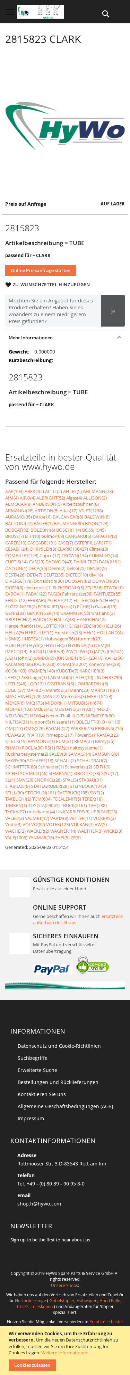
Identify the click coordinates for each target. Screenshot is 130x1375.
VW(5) (101, 824)
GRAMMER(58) (75, 613)
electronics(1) (38, 587)
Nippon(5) (40, 722)
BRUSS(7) (14, 536)
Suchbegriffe (32, 1058)
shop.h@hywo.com (39, 1203)
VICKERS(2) (104, 818)
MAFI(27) (35, 690)
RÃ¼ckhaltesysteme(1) (79, 748)
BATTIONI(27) (19, 523)
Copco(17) (50, 555)
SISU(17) (109, 773)
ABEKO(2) (34, 491)
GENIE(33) (15, 613)
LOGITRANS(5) (59, 683)
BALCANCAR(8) (68, 517)
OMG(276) (34, 728)
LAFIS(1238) (17, 677)
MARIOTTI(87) (104, 690)
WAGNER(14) (63, 831)
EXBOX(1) (15, 594)
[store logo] (40, 12)
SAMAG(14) (79, 754)
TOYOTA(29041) (44, 805)
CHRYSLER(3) (42, 549)
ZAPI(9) (62, 837)
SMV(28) (24, 780)
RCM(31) (64, 741)
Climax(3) (98, 549)
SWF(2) (97, 793)
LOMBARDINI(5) (91, 683)
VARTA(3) (59, 818)
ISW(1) (72, 651)
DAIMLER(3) (85, 562)
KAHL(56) (114, 658)
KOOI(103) (15, 671)
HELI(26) (112, 626)
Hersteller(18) (68, 632)
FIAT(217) (63, 600)
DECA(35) (37, 568)
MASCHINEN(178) (23, 696)
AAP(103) (14, 491)
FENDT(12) (16, 600)
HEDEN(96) (91, 626)
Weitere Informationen (64, 1352)
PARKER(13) (82, 728)
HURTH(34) (16, 645)
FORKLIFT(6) (50, 606)
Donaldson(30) (49, 581)
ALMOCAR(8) (18, 504)
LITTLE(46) (15, 683)
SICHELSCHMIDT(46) (26, 773)
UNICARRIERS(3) (72, 811)
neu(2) (103, 709)
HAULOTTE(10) (49, 626)
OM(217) (14, 728)
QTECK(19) (16, 741)
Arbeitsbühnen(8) (81, 504)
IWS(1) (86, 651)
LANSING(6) (60, 677)
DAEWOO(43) (58, 562)
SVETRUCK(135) (73, 793)
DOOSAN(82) (78, 581)
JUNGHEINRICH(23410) (80, 658)
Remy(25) (104, 741)
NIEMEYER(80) (100, 716)
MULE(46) (43, 709)
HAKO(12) (43, 619)
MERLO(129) (99, 696)
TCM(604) (42, 799)
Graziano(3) (103, 613)
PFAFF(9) (35, 735)
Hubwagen (87, 1300)
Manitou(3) (57, 690)
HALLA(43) (64, 619)
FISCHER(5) (107, 600)
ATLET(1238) (90, 510)
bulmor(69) (52, 536)
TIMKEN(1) (16, 805)
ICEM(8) (102, 645)
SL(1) (10, 780)
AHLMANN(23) (98, 491)
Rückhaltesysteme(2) (26, 754)
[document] (66, 1350)
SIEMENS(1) (60, 773)
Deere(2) (57, 568)
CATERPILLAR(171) (93, 543)
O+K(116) (111, 722)
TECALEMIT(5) (67, 799)
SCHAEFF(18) (40, 760)
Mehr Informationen (31, 338)
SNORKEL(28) (48, 780)
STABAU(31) (91, 780)
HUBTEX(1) (32, 639)
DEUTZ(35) (53, 575)
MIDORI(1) (56, 703)
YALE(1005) (16, 837)
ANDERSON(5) (47, 504)
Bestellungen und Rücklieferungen (58, 1082)
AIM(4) (12, 498)
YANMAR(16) (41, 837)
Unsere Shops (64, 1285)
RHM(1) (13, 748)
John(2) (25, 658)
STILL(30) (14, 793)
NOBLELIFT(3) (86, 722)
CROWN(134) (74, 555)
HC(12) (72, 626)
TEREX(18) (92, 799)
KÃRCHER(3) (91, 671)
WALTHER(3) (90, 831)
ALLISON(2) (95, 498)
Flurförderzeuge (30, 1300)
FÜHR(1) (85, 606)
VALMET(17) (37, 818)
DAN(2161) (110, 562)
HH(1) (89, 632)
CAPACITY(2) (104, 536)
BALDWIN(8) (97, 517)
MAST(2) (51, 696)
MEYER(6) (15, 703)
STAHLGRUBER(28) (50, 786)
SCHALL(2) (65, 760)
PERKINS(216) (109, 728)
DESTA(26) (15, 575)
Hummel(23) (89, 639)
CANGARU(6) (78, 536)
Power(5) (84, 735)
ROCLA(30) (33, 748)
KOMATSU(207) (72, 664)
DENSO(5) (97, 568)
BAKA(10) (42, 517)
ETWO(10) (114, 587)
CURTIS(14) (16, 562)
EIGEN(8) (14, 587)
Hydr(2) (37, 645)
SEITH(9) (102, 767)
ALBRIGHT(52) (50, 498)
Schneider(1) (51, 767)
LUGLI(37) (15, 690)
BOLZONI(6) (43, 530)
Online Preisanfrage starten (40, 270)
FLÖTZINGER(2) (21, 606)
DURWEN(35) (105, 581)
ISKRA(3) (55, 651)
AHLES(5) (72, 491)
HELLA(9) (14, 632)
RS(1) (50, 748)
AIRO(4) (27, 498)
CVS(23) (36, 562)
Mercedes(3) (73, 696)
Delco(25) (76, 568)
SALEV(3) (58, 754)
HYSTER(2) (56, 645)
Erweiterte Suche (37, 1070)
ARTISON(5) (47, 510)
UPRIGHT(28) (103, 811)
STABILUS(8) (17, 786)
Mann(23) (79, 690)
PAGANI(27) (57, 728)
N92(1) (88, 709)
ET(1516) (94, 587)
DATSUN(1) (16, 568)
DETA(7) (34, 575)
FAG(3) (54, 594)
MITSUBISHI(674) (85, 703)
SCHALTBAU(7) (92, 760)
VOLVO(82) (34, 824)
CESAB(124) (16, 549)
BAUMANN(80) (69, 523)
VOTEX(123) (58, 824)
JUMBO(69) (45, 658)
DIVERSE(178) (19, 581)
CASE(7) (65, 543)
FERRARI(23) (40, 600)
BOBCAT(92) (17, 530)
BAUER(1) (43, 523)
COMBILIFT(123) (21, 555)
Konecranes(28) (104, 664)
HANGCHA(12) (91, 619)
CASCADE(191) (42, 543)
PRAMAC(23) (107, 735)
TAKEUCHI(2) (18, 799)
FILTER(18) (84, 600)
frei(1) (70, 606)
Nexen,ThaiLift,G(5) (65, 716)
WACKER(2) (38, 831)
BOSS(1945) (94, 530)
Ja (113, 311)
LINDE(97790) (108, 677)
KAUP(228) (44, 664)
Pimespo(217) (59, 735)
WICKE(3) (113, 831)
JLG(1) (11, 658)
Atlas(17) (68, 510)
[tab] (65, 337)
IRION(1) (37, 651)
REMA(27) (84, 741)
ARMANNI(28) (19, 510)
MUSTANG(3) (67, 709)
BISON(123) (97, 523)
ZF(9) (76, 837)
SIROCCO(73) (86, 773)
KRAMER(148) (41, 671)
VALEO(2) (14, 818)
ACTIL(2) (53, 491)
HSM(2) (12, 639)
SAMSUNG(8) (105, 754)
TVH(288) (97, 805)
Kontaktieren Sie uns (42, 1094)
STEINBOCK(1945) (88, 786)
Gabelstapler (62, 1300)
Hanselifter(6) (19, 626)
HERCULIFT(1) (39, 632)
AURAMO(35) (18, 517)
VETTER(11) (80, 818)
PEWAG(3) (15, 735)
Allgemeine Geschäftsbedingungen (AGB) (65, 1106)
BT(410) (32, 536)
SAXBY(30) (15, 760)
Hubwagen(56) (60, 639)
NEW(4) (37, 716)
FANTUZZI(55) (108, 594)
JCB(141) (115, 651)
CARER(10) (15, 543)
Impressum (31, 1118)
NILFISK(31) (17, 722)
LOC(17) (35, 683)
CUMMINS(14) (103, 555)
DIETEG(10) (77, 575)
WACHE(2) (15, 831)
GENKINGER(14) (43, 613)
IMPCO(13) (16, 651)
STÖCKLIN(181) (40, 793)
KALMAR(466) (19, 664)
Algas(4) (74, 498)
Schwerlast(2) (78, 767)
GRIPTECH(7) (18, 619)
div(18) (96, 575)
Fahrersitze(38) (77, 594)
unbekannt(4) (41, 811)
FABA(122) (36, 594)
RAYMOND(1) (41, 741)
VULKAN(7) (82, 824)
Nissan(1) (61, 722)
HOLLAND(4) (109, 632)
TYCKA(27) (15, 811)
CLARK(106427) (72, 549)
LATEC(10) (83, 677)
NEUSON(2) (17, 716)
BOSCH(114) (68, 530)
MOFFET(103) (19, 709)
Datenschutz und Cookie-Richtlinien (59, 1046)
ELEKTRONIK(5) (68, 587)
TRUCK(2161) (74, 805)
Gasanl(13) (105, 606)
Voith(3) (13, 824)
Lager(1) (38, 677)
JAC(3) (100, 651)
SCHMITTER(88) (21, 767)
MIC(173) (35, 703)
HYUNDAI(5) (80, 645)
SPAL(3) (70, 780)
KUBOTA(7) (67, 671)
